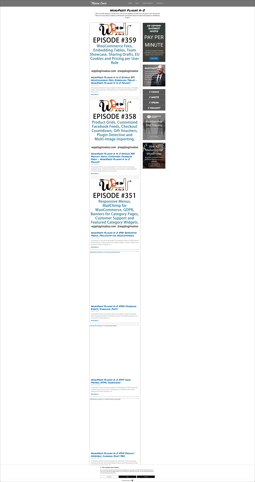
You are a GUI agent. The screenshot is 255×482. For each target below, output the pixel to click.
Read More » (95, 94)
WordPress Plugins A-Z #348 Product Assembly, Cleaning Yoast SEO (112, 455)
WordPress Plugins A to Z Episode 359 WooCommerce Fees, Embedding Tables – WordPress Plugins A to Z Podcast (114, 80)
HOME (130, 3)
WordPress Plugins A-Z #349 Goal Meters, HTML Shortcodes (111, 381)
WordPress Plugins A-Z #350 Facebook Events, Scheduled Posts (113, 308)
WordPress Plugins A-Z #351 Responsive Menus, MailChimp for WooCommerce (114, 234)
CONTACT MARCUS (148, 3)
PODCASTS (160, 3)
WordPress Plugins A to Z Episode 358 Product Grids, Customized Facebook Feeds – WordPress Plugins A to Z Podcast (113, 158)
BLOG (137, 3)
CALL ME (154, 58)
